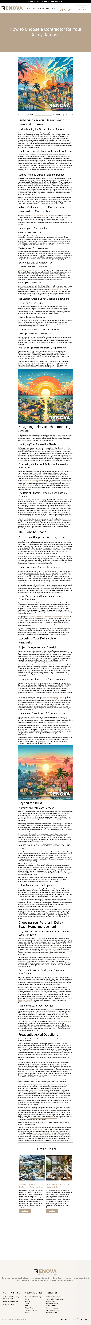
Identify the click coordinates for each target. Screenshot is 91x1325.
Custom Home (50, 1301)
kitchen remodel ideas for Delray (37, 556)
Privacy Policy (29, 1308)
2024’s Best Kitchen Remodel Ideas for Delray (58, 1185)
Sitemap (27, 1312)
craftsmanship (30, 1071)
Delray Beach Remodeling (33, 1297)
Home (29, 8)
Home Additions (51, 1306)
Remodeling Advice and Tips (43, 115)
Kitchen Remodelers (52, 1310)
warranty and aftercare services (28, 817)
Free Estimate (82, 8)
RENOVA (10, 1319)
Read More (25, 1211)
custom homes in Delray (57, 289)
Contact (53, 8)
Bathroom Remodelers (53, 1297)
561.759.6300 (56, 1)
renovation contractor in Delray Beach (41, 215)
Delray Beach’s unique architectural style (30, 270)
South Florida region (52, 947)
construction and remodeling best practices (43, 1118)
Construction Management (54, 1299)
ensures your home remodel (27, 363)
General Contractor (52, 1303)
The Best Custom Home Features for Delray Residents (31, 1185)
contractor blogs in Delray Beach (31, 480)
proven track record (36, 1090)
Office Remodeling (52, 1312)
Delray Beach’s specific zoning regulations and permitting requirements (47, 617)
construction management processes (52, 697)
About (35, 8)
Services (41, 8)
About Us (27, 1301)
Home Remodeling (52, 1308)
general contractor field (64, 951)
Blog (47, 8)
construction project (37, 1129)
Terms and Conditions (31, 1310)
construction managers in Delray (44, 1133)
